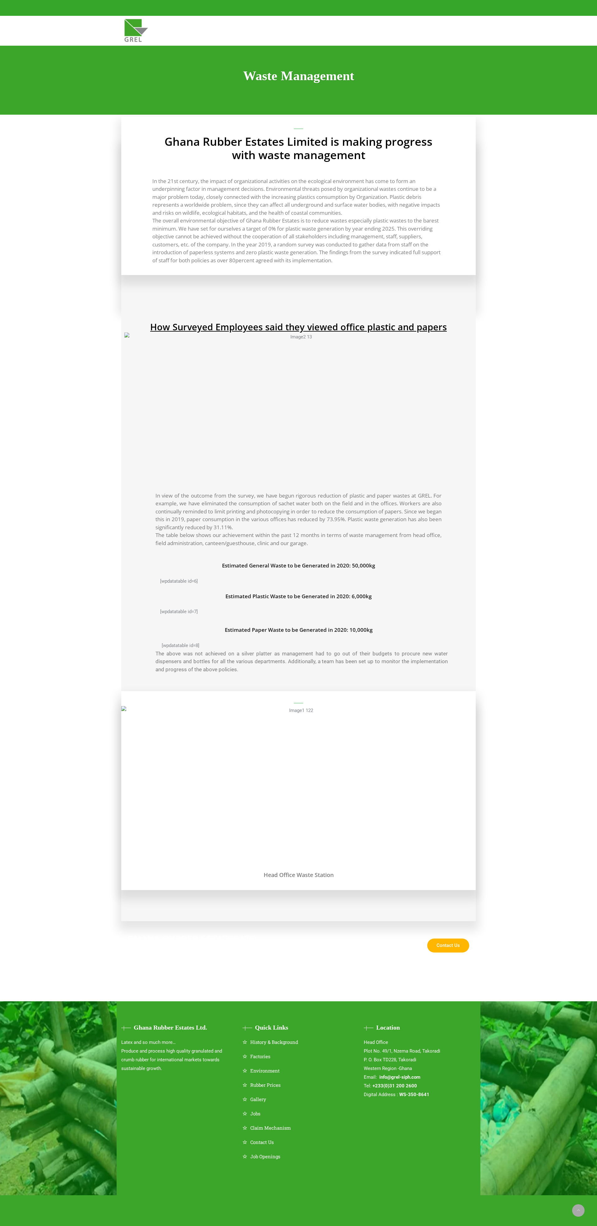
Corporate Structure (206, 30)
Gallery (258, 1099)
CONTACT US (234, 7)
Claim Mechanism (270, 1128)
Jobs (255, 1113)
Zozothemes (314, 1206)
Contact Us (262, 1142)
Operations (260, 30)
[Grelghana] (136, 31)
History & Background (274, 1042)
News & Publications (367, 30)
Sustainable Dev (307, 30)
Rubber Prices (265, 1085)
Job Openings (265, 1156)
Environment (265, 1071)
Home (159, 30)
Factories (260, 1056)
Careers (415, 30)
